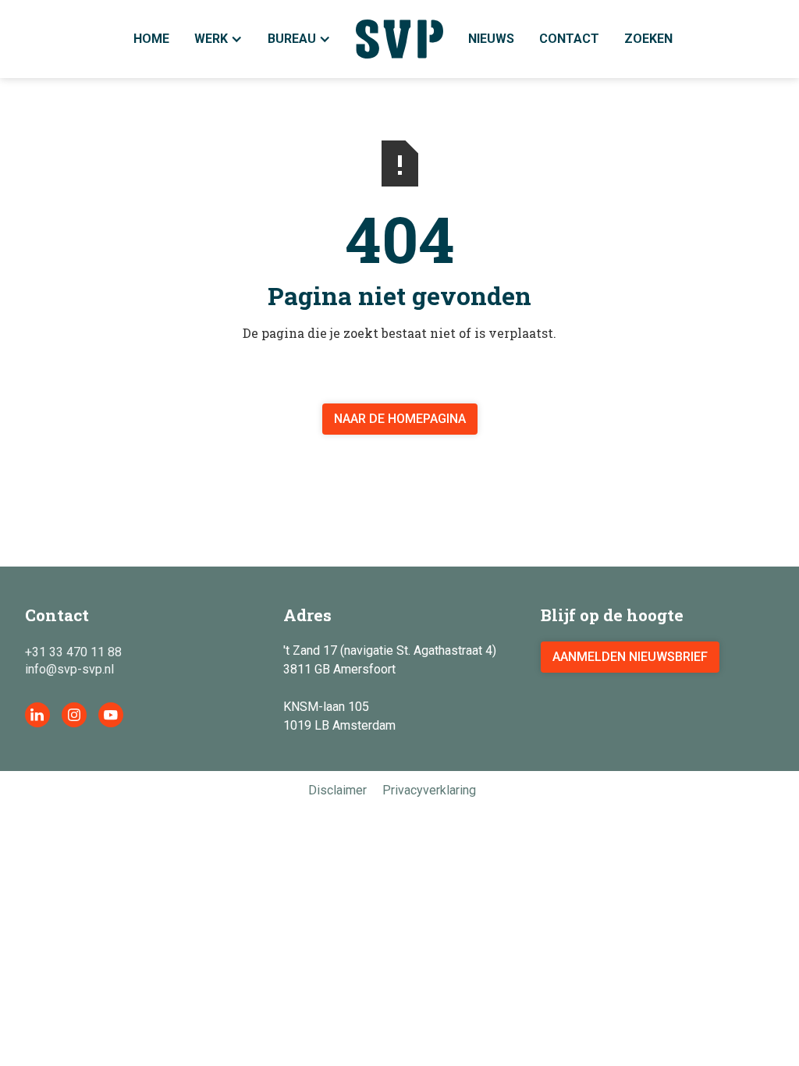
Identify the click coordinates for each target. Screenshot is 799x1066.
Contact (569, 38)
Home (151, 38)
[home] (399, 39)
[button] (299, 39)
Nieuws (491, 38)
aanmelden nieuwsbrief (630, 656)
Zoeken (648, 38)
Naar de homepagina (400, 418)
